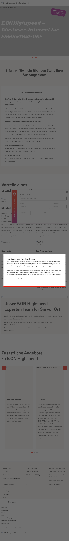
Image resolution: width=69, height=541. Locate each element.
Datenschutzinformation (49, 267)
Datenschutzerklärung (13, 278)
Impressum (23, 278)
